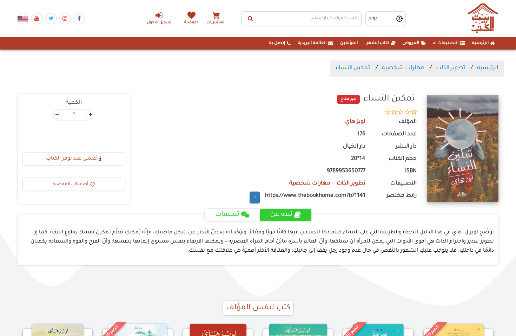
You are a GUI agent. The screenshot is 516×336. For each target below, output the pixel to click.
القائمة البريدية (312, 43)
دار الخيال (354, 147)
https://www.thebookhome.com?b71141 (315, 196)
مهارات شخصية (403, 68)
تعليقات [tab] (227, 214)
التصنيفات (447, 43)
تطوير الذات (450, 68)
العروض (411, 43)
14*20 (358, 159)
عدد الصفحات (399, 134)
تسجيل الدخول (159, 23)
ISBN (411, 171)
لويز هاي (355, 122)
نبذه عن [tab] (281, 214)
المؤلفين (349, 43)
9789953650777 (346, 171)
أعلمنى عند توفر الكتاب (72, 159)
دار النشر (406, 147)
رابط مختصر (401, 196)
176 (361, 134)
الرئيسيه (487, 68)
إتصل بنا (277, 43)
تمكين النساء (353, 68)
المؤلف (408, 122)
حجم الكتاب (403, 159)
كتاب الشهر (377, 43)
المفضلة (191, 23)
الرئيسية (480, 43)
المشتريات (215, 23)
